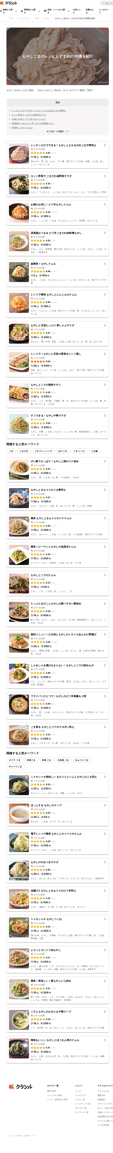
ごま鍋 (94, 451)
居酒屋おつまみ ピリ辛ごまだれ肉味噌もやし (33, 123)
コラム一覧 (80, 1099)
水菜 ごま (46, 760)
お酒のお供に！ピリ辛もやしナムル (28, 119)
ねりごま (62, 451)
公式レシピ (77, 11)
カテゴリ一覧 (81, 1108)
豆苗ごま (31, 760)
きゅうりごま (81, 760)
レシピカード (104, 11)
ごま (11, 451)
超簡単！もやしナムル (22, 127)
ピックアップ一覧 (82, 1104)
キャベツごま (15, 766)
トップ (78, 1091)
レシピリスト (81, 1095)
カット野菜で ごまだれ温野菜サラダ (29, 115)
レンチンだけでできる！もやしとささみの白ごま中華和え (39, 110)
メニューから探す (54, 1095)
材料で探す (52, 1091)
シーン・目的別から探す (57, 1099)
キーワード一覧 (82, 1112)
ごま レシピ (79, 451)
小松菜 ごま (63, 760)
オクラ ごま (15, 760)
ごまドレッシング (43, 451)
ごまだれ (24, 451)
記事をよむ (90, 11)
